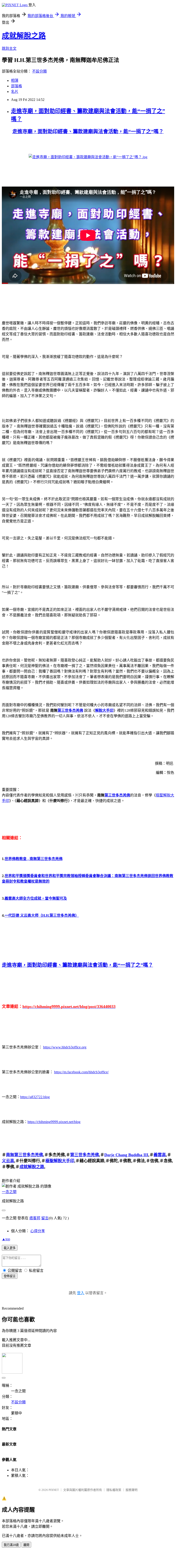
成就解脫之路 (24, 36)
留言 (45, 1218)
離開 (26, 1545)
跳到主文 (9, 48)
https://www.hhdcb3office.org (64, 1047)
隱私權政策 (113, 1490)
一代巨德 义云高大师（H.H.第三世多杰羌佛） (42, 915)
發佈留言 (10, 1276)
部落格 (16, 86)
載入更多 (10, 1248)
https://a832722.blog (35, 1097)
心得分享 (37, 1231)
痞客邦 (34, 1218)
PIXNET (54, 1490)
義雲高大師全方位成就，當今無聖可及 (36, 898)
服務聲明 (132, 1490)
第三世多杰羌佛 (70, 710)
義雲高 (160, 1155)
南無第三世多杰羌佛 (24, 1155)
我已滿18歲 (11, 1545)
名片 (14, 92)
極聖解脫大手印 (59, 1161)
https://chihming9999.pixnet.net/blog (54, 1122)
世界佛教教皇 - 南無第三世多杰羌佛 (34, 859)
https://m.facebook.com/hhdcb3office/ (81, 1072)
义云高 (8, 1161)
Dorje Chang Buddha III (126, 1155)
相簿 (14, 80)
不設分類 (39, 71)
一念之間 (9, 1192)
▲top (6, 1239)
